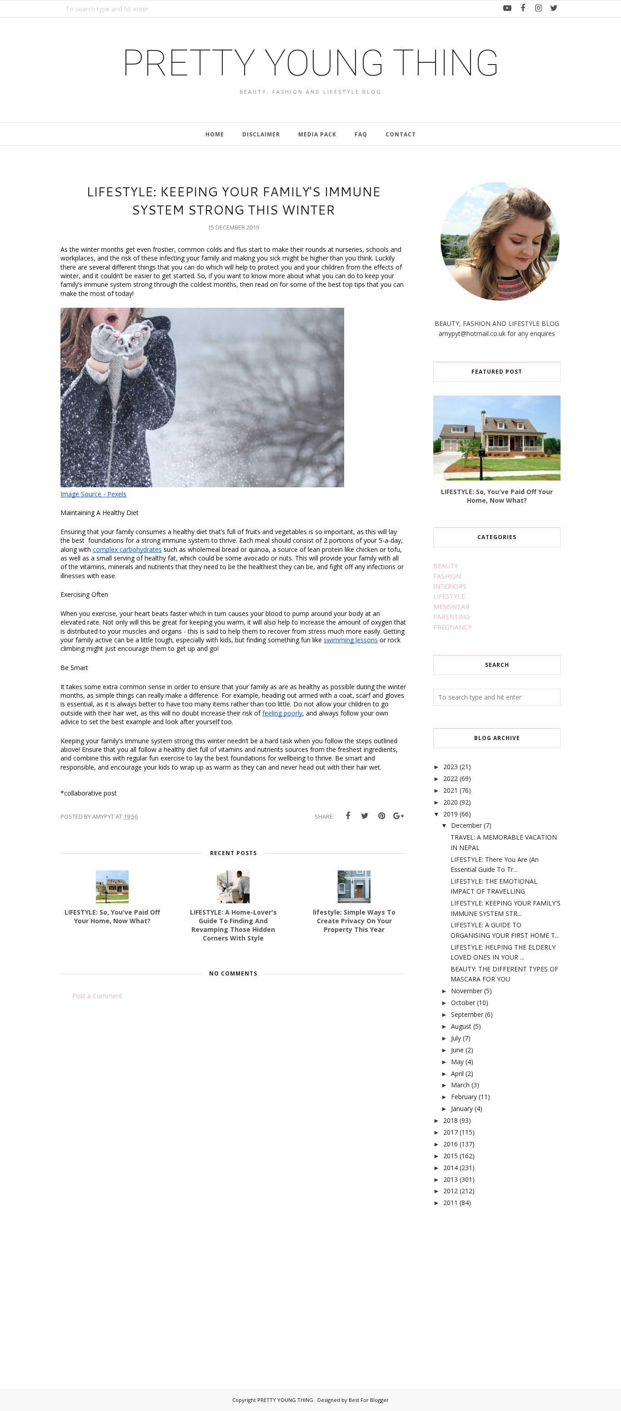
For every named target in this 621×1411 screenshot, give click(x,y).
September (467, 1014)
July (456, 1038)
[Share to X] (364, 816)
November (466, 990)
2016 (450, 1144)
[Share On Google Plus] (398, 816)
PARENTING (451, 616)
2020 (450, 802)
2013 (450, 1179)
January (462, 1108)
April (457, 1073)
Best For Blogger (369, 1399)
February (464, 1096)
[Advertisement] (501, 1288)
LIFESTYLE (449, 596)
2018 (450, 1120)
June (457, 1050)
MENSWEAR (451, 606)
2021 (450, 790)
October (463, 1002)
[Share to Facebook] (348, 816)
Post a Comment (97, 995)
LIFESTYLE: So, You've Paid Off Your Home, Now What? (497, 496)
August (461, 1026)
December (466, 825)
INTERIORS (449, 586)
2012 (450, 1190)
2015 (450, 1155)
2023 (450, 766)
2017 (450, 1132)
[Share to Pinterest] (381, 816)
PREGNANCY (452, 627)
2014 (450, 1167)
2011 (450, 1202)
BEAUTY (445, 565)
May (457, 1061)
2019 (450, 814)
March (460, 1085)
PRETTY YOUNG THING (311, 63)
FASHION (447, 576)
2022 (450, 778)
